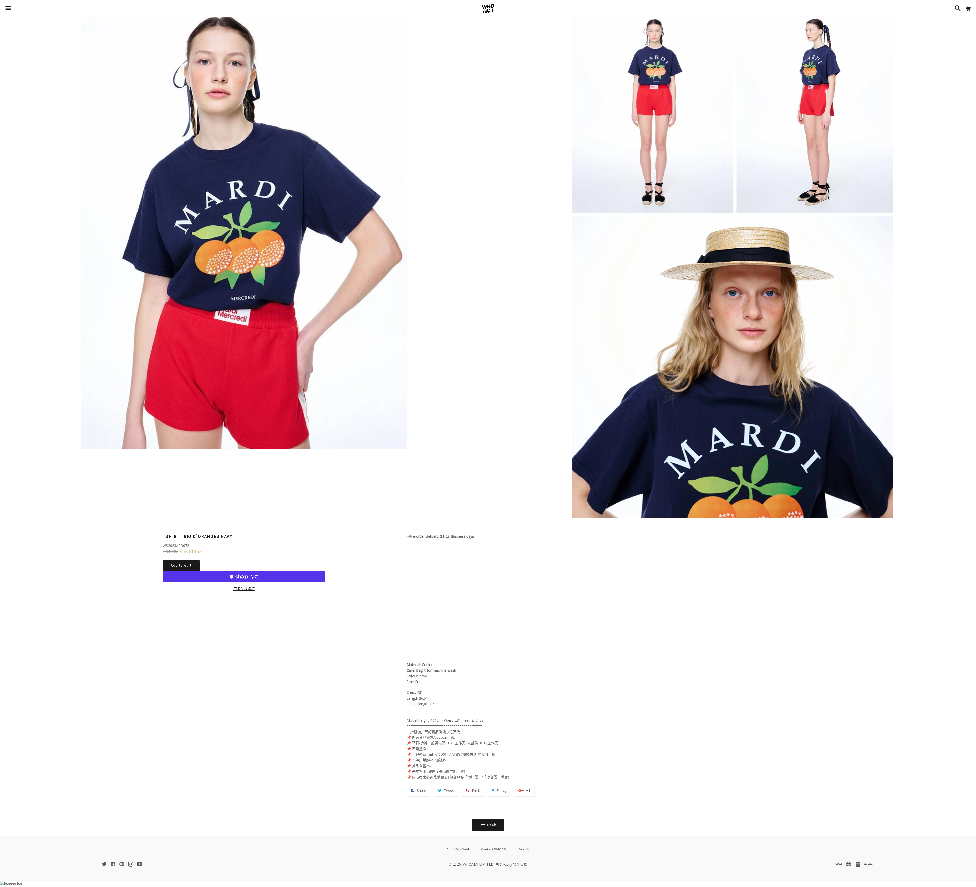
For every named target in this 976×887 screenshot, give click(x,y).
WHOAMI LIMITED (478, 864)
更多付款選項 (244, 588)
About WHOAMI (458, 849)
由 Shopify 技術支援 (511, 864)
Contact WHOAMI (494, 849)
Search (524, 849)
